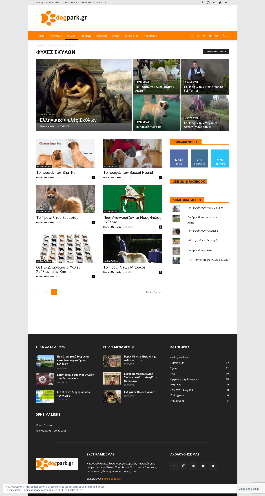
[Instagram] (208, 2)
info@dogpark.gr (112, 478)
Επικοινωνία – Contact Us (51, 430)
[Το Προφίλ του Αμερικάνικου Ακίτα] (156, 77)
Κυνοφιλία (55, 35)
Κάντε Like (179, 150)
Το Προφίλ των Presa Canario (205, 207)
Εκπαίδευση (131, 35)
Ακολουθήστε (199, 150)
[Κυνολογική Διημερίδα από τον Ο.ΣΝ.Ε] (45, 396)
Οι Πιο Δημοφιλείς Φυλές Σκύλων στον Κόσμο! (58, 269)
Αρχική (39, 45)
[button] (224, 36)
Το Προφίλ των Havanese (202, 230)
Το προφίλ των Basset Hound (128, 172)
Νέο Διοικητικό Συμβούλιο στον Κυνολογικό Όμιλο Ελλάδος (73, 360)
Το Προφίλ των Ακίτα (200, 250)
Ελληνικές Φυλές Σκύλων (139, 392)
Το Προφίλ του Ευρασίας (57, 217)
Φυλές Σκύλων (54, 45)
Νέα (41, 35)
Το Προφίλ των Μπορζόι (124, 267)
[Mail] (214, 2)
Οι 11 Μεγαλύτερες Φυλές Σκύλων (207, 260)
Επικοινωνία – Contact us (94, 2)
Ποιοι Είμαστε (72, 2)
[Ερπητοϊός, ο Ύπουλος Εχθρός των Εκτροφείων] (45, 379)
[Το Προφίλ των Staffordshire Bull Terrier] (205, 77)
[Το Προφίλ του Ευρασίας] (65, 199)
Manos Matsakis (49, 126)
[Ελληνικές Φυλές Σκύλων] (84, 91)
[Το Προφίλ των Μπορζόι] (132, 248)
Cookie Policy (75, 489)
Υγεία (115, 35)
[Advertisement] (163, 18)
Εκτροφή (101, 35)
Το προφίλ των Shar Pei (56, 172)
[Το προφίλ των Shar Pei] (65, 153)
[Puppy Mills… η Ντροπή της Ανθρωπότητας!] (112, 361)
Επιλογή (85, 35)
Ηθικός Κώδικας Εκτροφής (202, 240)
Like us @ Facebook (189, 181)
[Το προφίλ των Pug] (156, 113)
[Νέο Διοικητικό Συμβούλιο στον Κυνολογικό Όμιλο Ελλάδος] (45, 361)
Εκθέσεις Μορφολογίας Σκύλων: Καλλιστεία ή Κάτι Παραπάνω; (140, 377)
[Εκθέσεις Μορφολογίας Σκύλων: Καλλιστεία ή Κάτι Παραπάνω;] (112, 378)
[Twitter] (220, 2)
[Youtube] (226, 2)
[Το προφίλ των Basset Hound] (132, 153)
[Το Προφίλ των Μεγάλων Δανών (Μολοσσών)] (205, 113)
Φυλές (71, 35)
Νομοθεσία (150, 35)
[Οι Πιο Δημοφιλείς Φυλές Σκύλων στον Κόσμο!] (65, 248)
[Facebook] (202, 2)
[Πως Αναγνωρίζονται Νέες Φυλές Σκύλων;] (132, 199)
